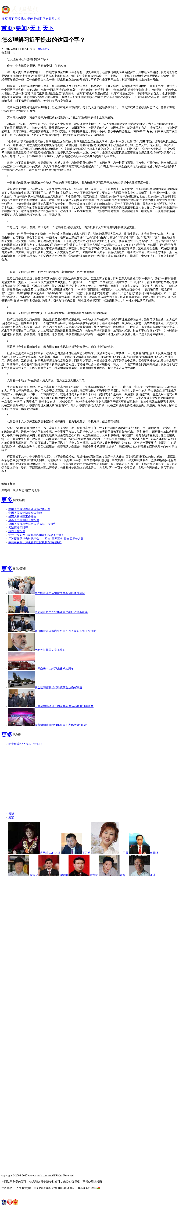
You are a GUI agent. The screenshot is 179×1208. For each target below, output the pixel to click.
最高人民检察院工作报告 (23, 520)
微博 (11, 813)
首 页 (4, 18)
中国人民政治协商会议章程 (25, 512)
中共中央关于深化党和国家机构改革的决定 (35, 542)
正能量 (47, 18)
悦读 (30, 18)
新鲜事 (38, 18)
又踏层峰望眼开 (18, 527)
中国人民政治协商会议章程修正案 (29, 509)
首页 (7, 28)
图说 (17, 18)
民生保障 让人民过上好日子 (25, 743)
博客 (11, 817)
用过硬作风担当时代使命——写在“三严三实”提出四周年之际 (46, 538)
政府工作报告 (16, 531)
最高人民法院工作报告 (22, 516)
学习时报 (43, 49)
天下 (11, 18)
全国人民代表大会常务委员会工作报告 (32, 523)
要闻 (21, 28)
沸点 (24, 18)
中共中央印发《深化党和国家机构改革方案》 (36, 534)
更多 (7, 500)
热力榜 (56, 18)
